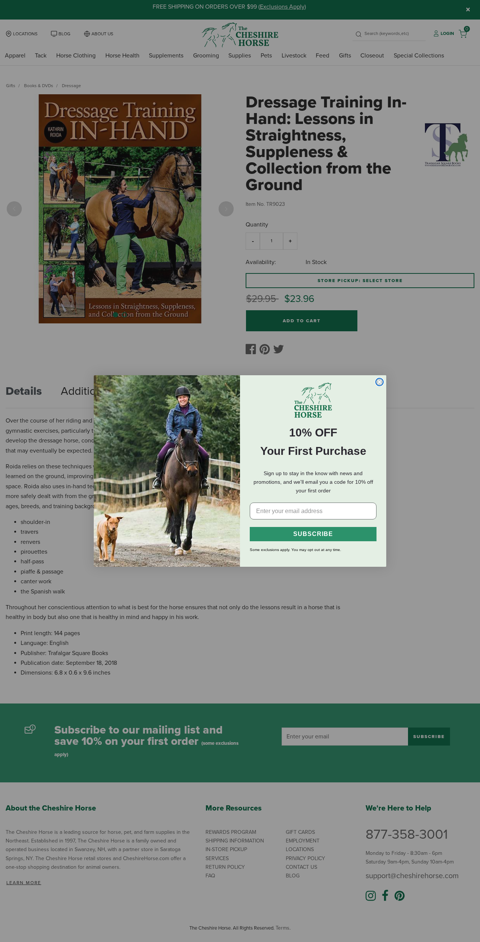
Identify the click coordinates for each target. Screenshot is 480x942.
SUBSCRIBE (313, 534)
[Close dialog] (379, 382)
